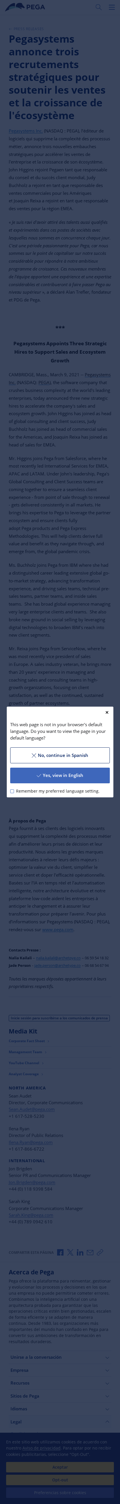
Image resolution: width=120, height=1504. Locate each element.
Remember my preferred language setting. (58, 791)
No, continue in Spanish (63, 755)
